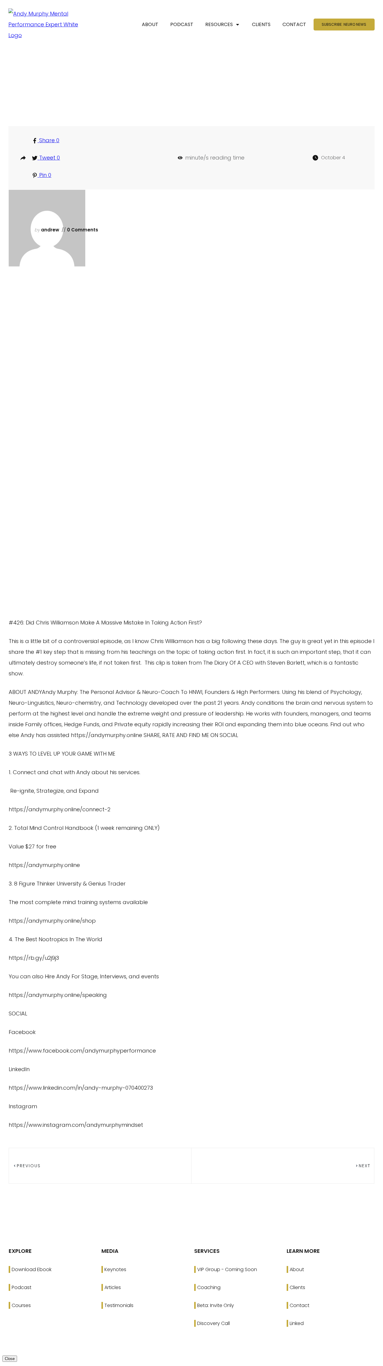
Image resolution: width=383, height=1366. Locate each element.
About (297, 1269)
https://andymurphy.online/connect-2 (59, 809)
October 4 (333, 157)
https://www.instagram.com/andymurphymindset (76, 1125)
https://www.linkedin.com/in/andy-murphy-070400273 (81, 1087)
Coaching (209, 1287)
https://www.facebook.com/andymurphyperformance (82, 1050)
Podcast (21, 1287)
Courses (21, 1305)
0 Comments (82, 230)
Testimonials (118, 1305)
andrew (50, 230)
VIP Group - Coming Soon (227, 1269)
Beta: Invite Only (215, 1305)
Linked (297, 1323)
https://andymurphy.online (44, 865)
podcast (194, 98)
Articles (112, 1287)
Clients (297, 1287)
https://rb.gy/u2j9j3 (34, 958)
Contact (299, 1305)
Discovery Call (213, 1323)
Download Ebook (31, 1269)
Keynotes (115, 1269)
